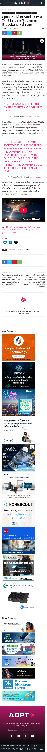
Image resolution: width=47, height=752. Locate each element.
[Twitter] (9, 33)
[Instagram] (18, 736)
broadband (12, 249)
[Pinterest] (14, 33)
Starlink (27, 249)
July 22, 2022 (34, 116)
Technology (12, 13)
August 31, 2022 (35, 177)
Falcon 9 (5, 67)
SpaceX (20, 249)
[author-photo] (23, 305)
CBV (5, 28)
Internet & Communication (23, 13)
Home (4, 9)
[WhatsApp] (19, 33)
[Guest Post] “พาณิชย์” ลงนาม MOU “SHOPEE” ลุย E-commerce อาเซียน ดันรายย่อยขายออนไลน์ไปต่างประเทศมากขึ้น (13, 279)
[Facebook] (4, 33)
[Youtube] (32, 736)
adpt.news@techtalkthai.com (26, 730)
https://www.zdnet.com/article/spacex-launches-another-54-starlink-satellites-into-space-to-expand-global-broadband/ (23, 230)
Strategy (34, 13)
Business (11, 9)
